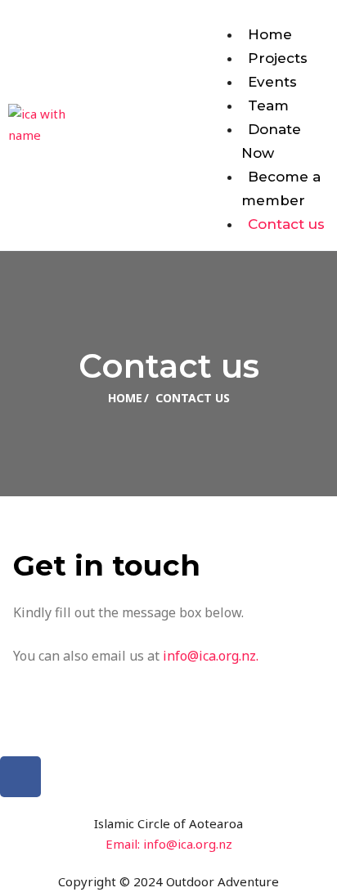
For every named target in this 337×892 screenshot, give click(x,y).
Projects (278, 58)
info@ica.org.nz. (210, 656)
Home (270, 34)
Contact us (286, 224)
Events (272, 82)
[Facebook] (20, 776)
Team (268, 105)
